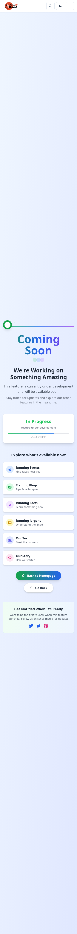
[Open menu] (70, 6)
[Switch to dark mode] (60, 6)
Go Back (41, 588)
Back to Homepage (41, 576)
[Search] (50, 6)
